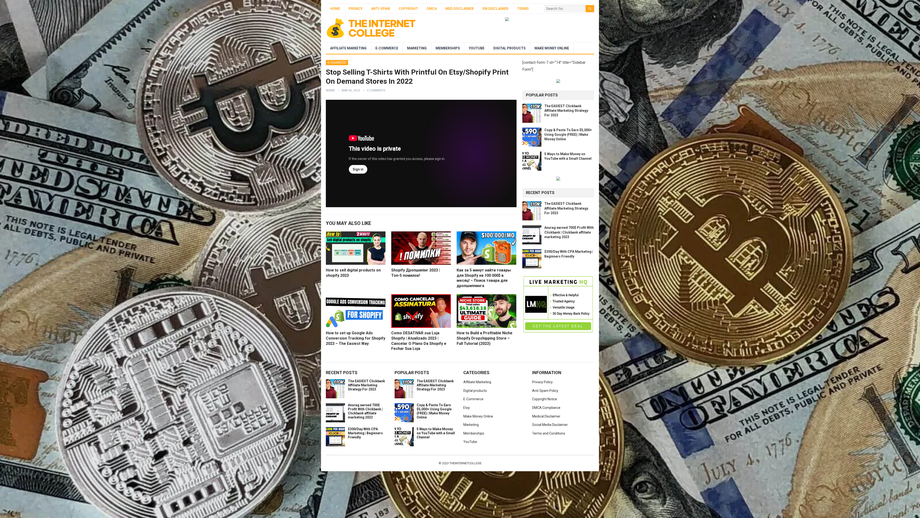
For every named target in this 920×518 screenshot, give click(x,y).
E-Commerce (386, 48)
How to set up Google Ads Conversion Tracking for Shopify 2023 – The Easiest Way (355, 338)
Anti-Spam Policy (545, 391)
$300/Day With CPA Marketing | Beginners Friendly (365, 433)
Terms (523, 9)
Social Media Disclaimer (550, 425)
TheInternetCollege (465, 463)
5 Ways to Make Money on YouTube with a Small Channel (436, 433)
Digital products (509, 48)
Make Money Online (552, 48)
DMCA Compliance (546, 408)
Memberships (448, 48)
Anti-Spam (380, 9)
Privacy (355, 9)
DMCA (432, 9)
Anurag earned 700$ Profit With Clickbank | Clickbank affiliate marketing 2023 (569, 232)
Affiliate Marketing (348, 48)
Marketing (417, 48)
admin (330, 90)
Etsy (466, 408)
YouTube (476, 48)
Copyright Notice (544, 399)
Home (335, 9)
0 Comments (376, 90)
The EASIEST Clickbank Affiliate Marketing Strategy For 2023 (566, 110)
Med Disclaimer (459, 9)
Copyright (408, 9)
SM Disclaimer (495, 9)
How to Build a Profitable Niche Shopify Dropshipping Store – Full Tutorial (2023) (484, 338)
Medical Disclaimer (546, 416)
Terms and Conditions (548, 433)
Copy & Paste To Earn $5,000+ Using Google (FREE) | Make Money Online (568, 134)
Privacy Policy (542, 382)
